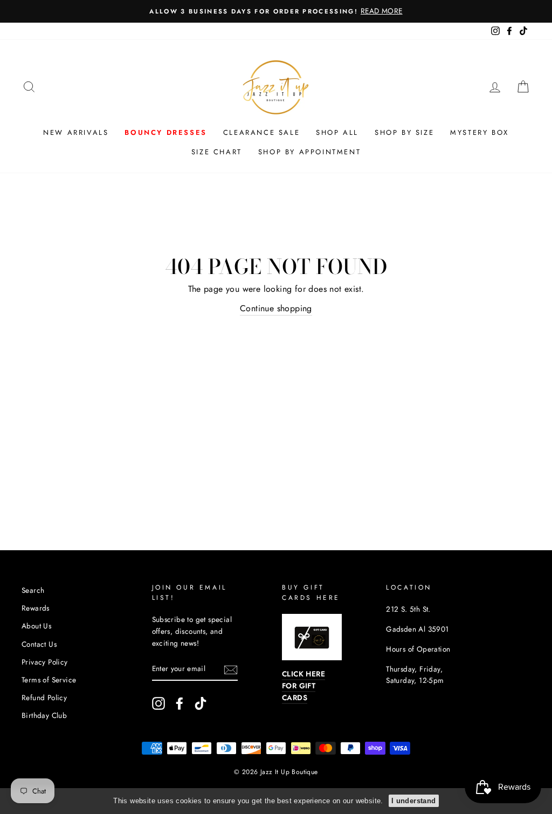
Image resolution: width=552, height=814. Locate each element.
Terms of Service (49, 679)
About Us (36, 625)
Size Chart (216, 152)
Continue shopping (276, 308)
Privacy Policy (45, 661)
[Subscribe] (231, 669)
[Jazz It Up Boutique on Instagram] (158, 703)
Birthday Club (44, 715)
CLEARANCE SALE (261, 132)
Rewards (36, 608)
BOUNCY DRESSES (165, 132)
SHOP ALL (337, 132)
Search (33, 590)
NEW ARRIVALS (75, 132)
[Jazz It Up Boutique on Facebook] (179, 703)
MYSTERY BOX (479, 132)
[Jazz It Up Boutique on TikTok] (200, 703)
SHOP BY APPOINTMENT (309, 152)
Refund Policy (44, 697)
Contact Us (39, 644)
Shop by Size (404, 132)
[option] (276, 11)
